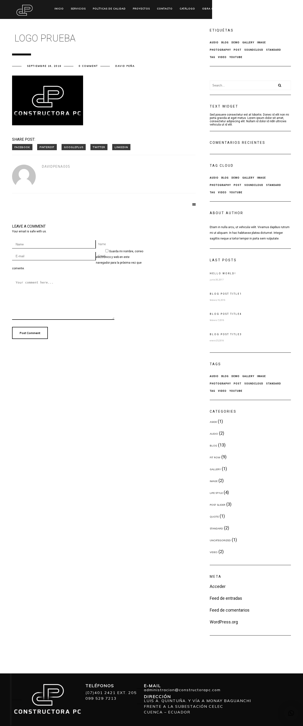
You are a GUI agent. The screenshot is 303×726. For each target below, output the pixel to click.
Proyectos (141, 8)
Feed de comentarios (230, 610)
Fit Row (215, 457)
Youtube (235, 57)
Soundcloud (253, 50)
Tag (212, 57)
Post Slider (217, 504)
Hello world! (223, 273)
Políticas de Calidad (109, 8)
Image (261, 42)
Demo (236, 42)
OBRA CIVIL (210, 8)
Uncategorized (220, 540)
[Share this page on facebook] (22, 147)
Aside (213, 422)
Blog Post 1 (226, 294)
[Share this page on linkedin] (121, 147)
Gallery (248, 42)
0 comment (88, 66)
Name (102, 244)
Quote (214, 516)
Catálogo (187, 8)
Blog (225, 42)
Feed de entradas (226, 598)
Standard (273, 50)
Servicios (78, 8)
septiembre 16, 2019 (44, 66)
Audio (214, 42)
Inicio (59, 8)
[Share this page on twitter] (98, 147)
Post (237, 50)
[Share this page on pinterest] (47, 147)
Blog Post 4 (226, 314)
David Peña (125, 66)
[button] (291, 713)
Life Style (216, 493)
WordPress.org (224, 621)
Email (101, 256)
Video (222, 57)
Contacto (165, 8)
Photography (220, 50)
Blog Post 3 (226, 334)
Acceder (218, 586)
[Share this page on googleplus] (74, 147)
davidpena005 (56, 166)
